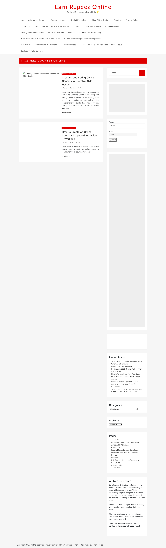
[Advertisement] (127, 98)
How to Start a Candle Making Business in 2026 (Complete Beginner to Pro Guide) (126, 368)
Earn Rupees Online (83, 7)
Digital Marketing (78, 20)
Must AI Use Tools (100, 20)
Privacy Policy (132, 20)
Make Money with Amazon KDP (55, 26)
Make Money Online (36, 20)
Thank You (115, 468)
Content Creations (68, 73)
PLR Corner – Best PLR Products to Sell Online (40, 38)
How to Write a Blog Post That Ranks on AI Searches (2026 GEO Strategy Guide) (125, 376)
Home (21, 20)
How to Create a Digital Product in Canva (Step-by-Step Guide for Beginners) (124, 384)
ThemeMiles (98, 545)
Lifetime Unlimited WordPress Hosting (84, 32)
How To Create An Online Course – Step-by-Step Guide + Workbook (79, 135)
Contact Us (25, 26)
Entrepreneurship (58, 20)
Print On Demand (112, 26)
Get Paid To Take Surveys (32, 51)
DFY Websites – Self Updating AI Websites (39, 45)
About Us (118, 20)
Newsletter (115, 458)
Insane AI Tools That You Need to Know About (102, 45)
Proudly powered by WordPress (59, 545)
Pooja (65, 88)
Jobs (36, 26)
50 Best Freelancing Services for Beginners (82, 38)
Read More (66, 113)
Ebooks (76, 26)
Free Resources (69, 45)
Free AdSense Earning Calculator (124, 450)
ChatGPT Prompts (93, 26)
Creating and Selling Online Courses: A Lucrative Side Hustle (78, 81)
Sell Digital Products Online (32, 32)
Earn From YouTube (56, 32)
